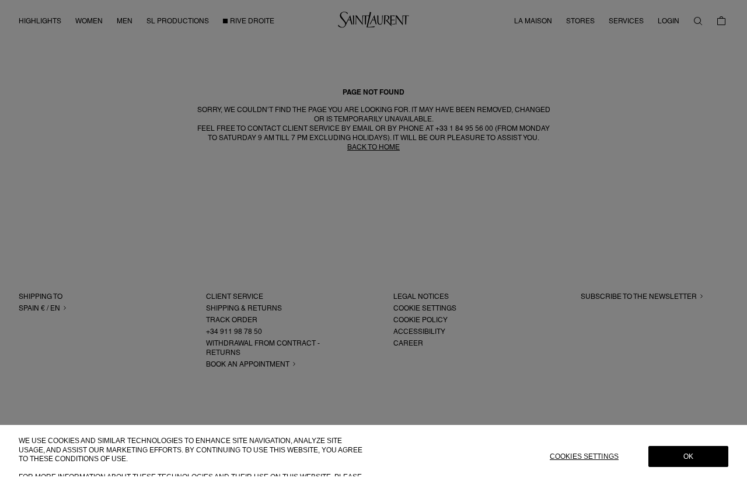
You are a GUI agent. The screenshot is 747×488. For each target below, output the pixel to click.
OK (688, 456)
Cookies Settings (584, 456)
